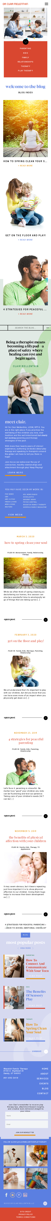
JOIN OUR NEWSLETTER (25, 1132)
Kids (24, 651)
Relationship (38, 553)
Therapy (25, 554)
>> (47, 328)
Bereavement (21, 553)
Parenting (39, 651)
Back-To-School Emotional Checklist (26, 928)
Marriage (30, 651)
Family (29, 553)
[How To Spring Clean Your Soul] (25, 128)
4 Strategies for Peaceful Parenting (25, 741)
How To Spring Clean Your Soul (26, 161)
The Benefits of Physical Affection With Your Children (26, 839)
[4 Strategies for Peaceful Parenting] (25, 276)
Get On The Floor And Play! (25, 235)
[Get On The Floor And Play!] (25, 202)
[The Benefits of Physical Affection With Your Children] (46, 914)
